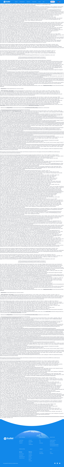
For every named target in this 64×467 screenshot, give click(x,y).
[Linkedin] (57, 463)
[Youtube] (60, 463)
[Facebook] (55, 463)
